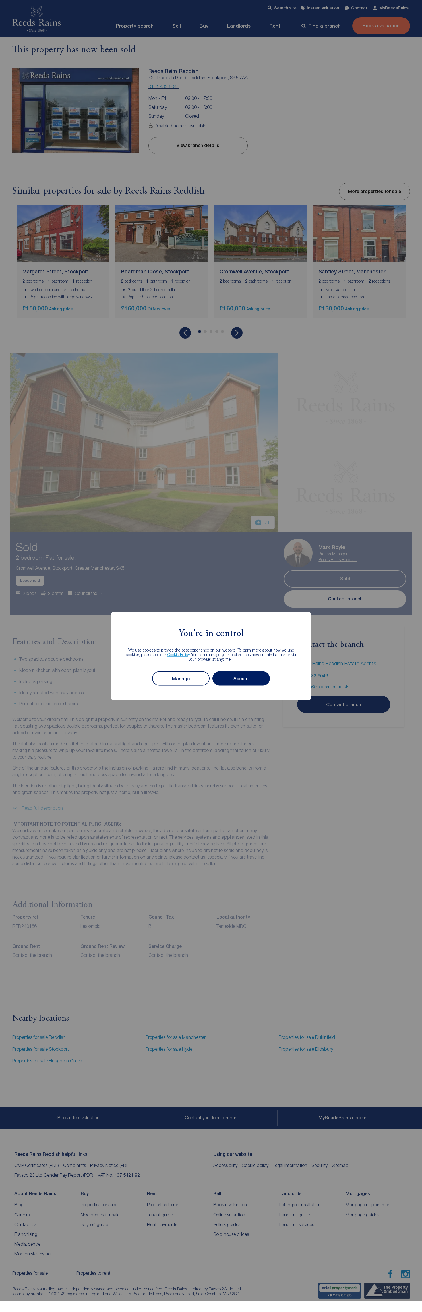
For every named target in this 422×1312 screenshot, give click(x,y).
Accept (241, 678)
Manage (181, 678)
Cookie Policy (178, 654)
